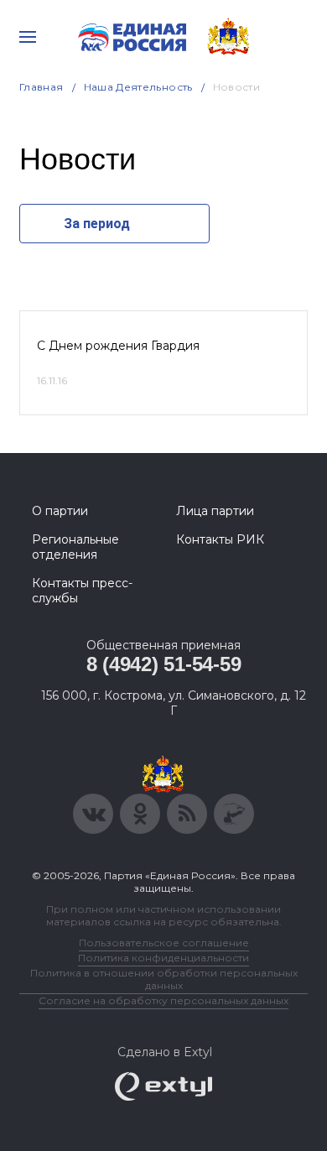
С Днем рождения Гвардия (118, 345)
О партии (60, 510)
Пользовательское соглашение (164, 942)
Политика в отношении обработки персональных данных (164, 979)
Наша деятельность (138, 87)
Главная (41, 87)
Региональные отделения (75, 547)
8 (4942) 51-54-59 (163, 664)
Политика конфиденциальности (163, 957)
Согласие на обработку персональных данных (163, 1000)
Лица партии (215, 510)
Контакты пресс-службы (82, 591)
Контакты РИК (220, 539)
